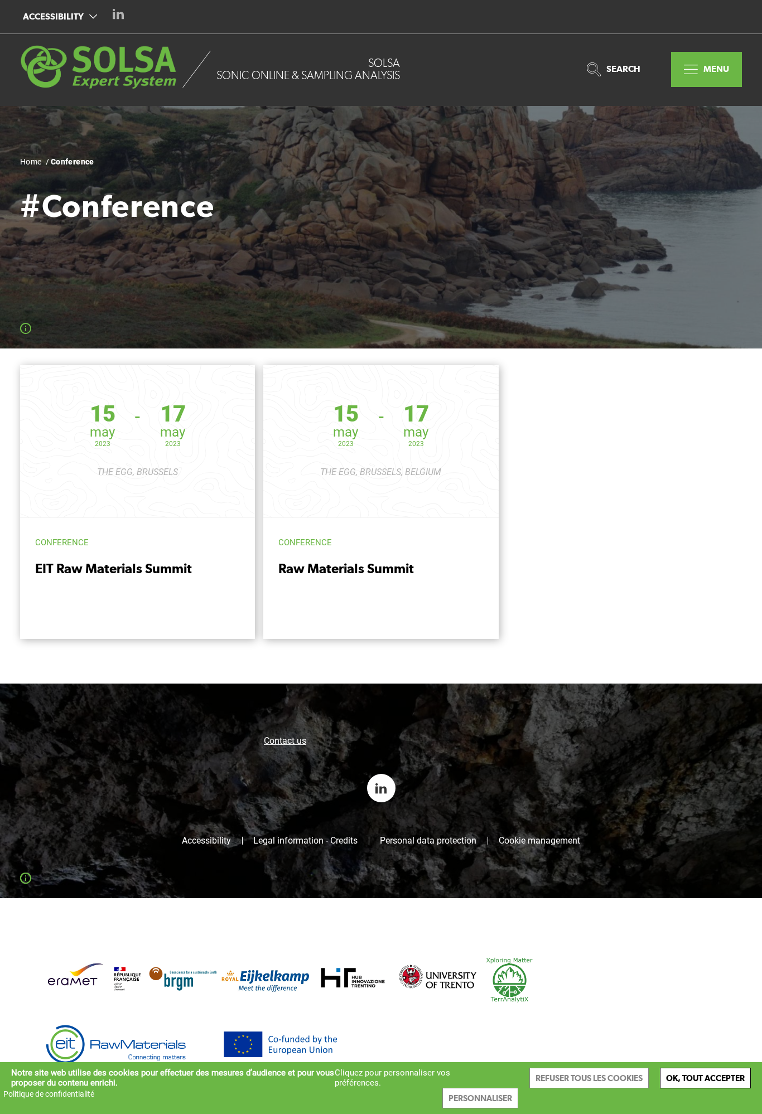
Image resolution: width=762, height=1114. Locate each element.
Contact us (285, 740)
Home (31, 161)
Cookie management (539, 840)
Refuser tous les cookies (589, 1078)
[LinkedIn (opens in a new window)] (118, 14)
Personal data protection (428, 840)
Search (623, 69)
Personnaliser (480, 1098)
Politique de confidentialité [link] (48, 1093)
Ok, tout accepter (705, 1078)
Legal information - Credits (305, 840)
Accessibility (53, 16)
